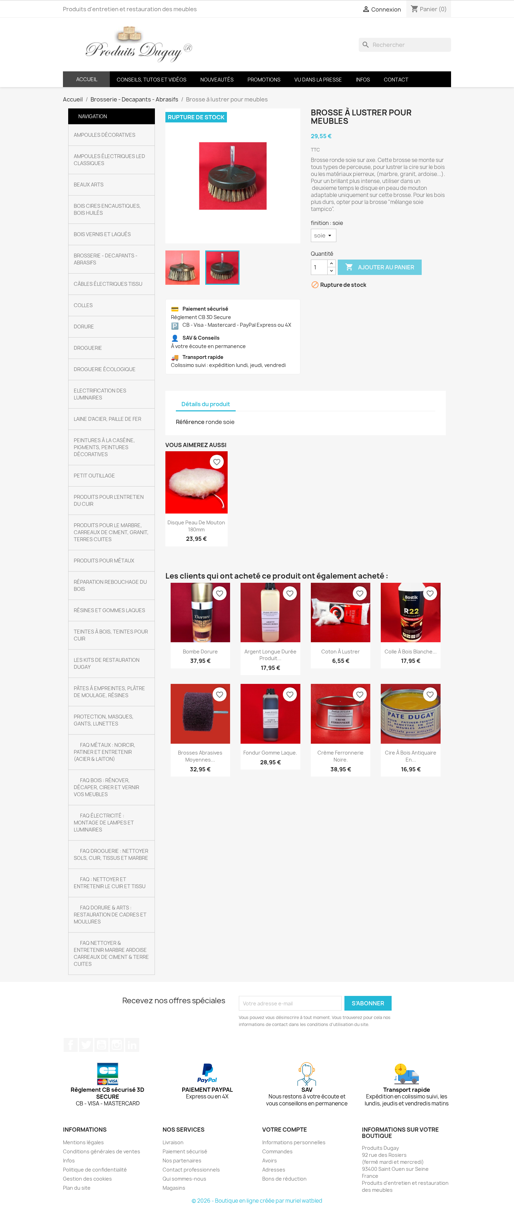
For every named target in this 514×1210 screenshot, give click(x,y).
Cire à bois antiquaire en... (410, 756)
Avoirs (269, 1160)
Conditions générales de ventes (101, 1151)
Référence (190, 421)
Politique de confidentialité (95, 1169)
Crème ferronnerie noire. (340, 756)
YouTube (101, 1045)
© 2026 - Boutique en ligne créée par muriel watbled (257, 1200)
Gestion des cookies (87, 1178)
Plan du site (77, 1187)
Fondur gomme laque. (270, 752)
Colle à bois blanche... (411, 651)
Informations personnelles (294, 1142)
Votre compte (284, 1129)
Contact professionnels (191, 1169)
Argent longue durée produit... (270, 655)
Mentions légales (83, 1142)
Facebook (71, 1045)
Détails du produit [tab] (205, 404)
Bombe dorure (200, 651)
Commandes (277, 1151)
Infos (69, 1160)
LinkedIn (132, 1045)
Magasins (174, 1187)
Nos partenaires (182, 1160)
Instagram (117, 1045)
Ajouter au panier (379, 267)
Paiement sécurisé (185, 1151)
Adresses (273, 1169)
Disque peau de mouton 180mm (196, 526)
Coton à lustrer (340, 651)
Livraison (173, 1142)
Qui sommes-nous (184, 1178)
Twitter (86, 1045)
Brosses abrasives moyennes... (200, 756)
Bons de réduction (284, 1178)
